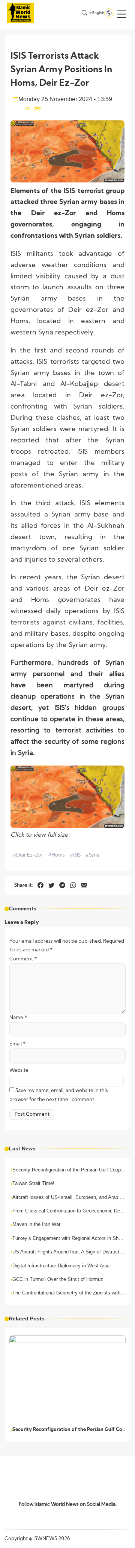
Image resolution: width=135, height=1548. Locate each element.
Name (18, 1017)
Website (18, 1070)
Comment (23, 959)
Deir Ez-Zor (28, 855)
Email (17, 1044)
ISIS (75, 855)
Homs (56, 855)
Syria (92, 855)
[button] (121, 14)
